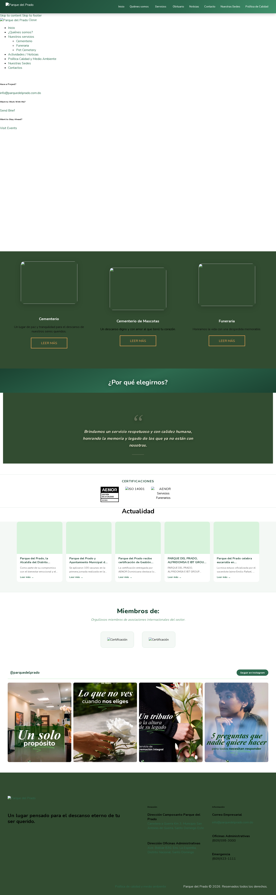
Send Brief (7, 110)
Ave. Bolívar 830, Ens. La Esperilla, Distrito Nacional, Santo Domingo (171, 850)
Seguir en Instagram (252, 672)
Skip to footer (32, 15)
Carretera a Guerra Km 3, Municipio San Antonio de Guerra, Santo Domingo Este (175, 825)
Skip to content (10, 15)
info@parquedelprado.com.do (20, 93)
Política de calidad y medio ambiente (140, 886)
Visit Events (8, 128)
